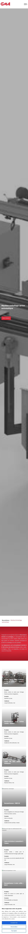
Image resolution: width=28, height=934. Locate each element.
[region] (14, 920)
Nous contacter (6, 318)
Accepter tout (14, 922)
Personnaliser (14, 926)
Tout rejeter (14, 930)
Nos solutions (5, 620)
